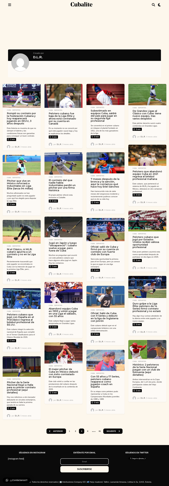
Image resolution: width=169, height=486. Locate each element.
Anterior (58, 431)
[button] (9, 4)
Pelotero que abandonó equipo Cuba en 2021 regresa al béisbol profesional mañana (147, 175)
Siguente (111, 431)
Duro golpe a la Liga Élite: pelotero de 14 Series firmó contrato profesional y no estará (147, 307)
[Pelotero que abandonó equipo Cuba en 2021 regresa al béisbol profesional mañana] (147, 155)
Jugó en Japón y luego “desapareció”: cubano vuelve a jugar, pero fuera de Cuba (63, 247)
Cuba (9, 110)
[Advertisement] (84, 29)
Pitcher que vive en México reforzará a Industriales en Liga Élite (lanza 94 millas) (20, 184)
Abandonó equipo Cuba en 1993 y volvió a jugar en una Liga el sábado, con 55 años (63, 312)
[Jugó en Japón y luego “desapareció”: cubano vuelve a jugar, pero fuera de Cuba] (63, 227)
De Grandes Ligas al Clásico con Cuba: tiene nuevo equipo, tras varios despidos (147, 115)
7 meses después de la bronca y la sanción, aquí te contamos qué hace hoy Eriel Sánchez (105, 183)
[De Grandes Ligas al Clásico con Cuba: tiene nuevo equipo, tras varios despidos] (147, 94)
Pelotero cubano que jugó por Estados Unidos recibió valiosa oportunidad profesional (146, 242)
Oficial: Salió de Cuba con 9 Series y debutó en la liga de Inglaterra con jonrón (104, 317)
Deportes (16, 110)
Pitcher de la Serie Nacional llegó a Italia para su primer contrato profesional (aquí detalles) (21, 387)
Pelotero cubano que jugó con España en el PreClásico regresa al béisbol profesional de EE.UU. (20, 319)
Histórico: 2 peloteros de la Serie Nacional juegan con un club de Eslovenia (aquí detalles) (146, 369)
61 (100, 431)
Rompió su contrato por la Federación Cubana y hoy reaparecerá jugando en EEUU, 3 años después (21, 118)
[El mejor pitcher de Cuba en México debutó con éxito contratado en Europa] (63, 353)
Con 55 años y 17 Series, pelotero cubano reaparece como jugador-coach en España (105, 381)
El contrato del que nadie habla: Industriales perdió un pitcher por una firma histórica (62, 185)
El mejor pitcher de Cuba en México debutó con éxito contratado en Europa (63, 373)
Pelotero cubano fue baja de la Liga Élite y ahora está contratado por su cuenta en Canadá (62, 118)
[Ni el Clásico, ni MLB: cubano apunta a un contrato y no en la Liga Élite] (22, 232)
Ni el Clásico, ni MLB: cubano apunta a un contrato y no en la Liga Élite (21, 253)
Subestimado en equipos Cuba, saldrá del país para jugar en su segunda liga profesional (104, 115)
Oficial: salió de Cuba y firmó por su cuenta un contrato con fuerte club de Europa (105, 250)
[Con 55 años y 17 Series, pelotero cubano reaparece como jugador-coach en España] (105, 360)
